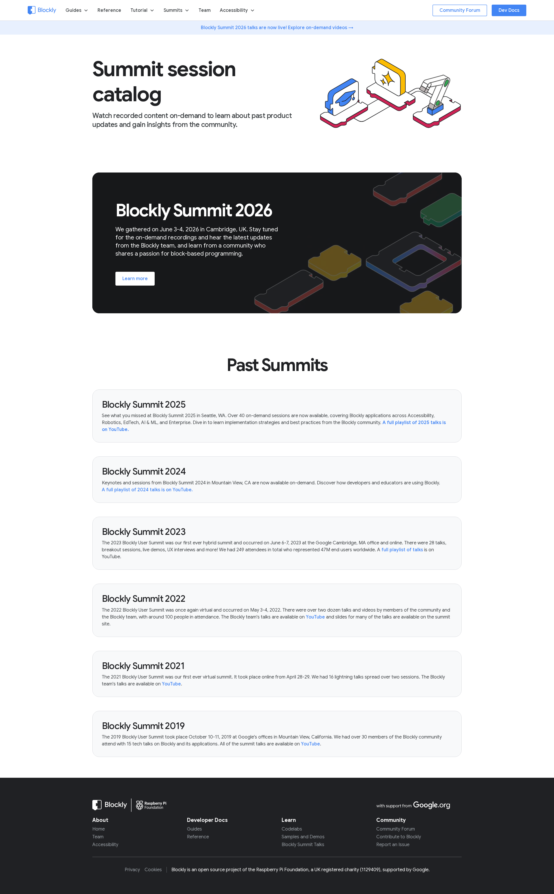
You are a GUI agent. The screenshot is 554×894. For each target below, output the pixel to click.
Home (98, 829)
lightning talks (349, 677)
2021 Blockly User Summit (137, 677)
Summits (173, 10)
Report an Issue (392, 845)
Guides (194, 829)
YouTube (315, 617)
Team (205, 10)
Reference (109, 10)
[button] (77, 10)
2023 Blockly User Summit (137, 543)
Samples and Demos (303, 837)
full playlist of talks (402, 550)
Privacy (132, 870)
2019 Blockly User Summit (137, 737)
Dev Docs (509, 10)
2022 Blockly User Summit (137, 610)
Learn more (135, 279)
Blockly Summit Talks (303, 845)
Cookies (153, 870)
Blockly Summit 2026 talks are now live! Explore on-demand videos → (277, 28)
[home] (42, 10)
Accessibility (234, 10)
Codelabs (292, 829)
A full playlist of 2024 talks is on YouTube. (147, 490)
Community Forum (459, 10)
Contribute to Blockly (398, 837)
